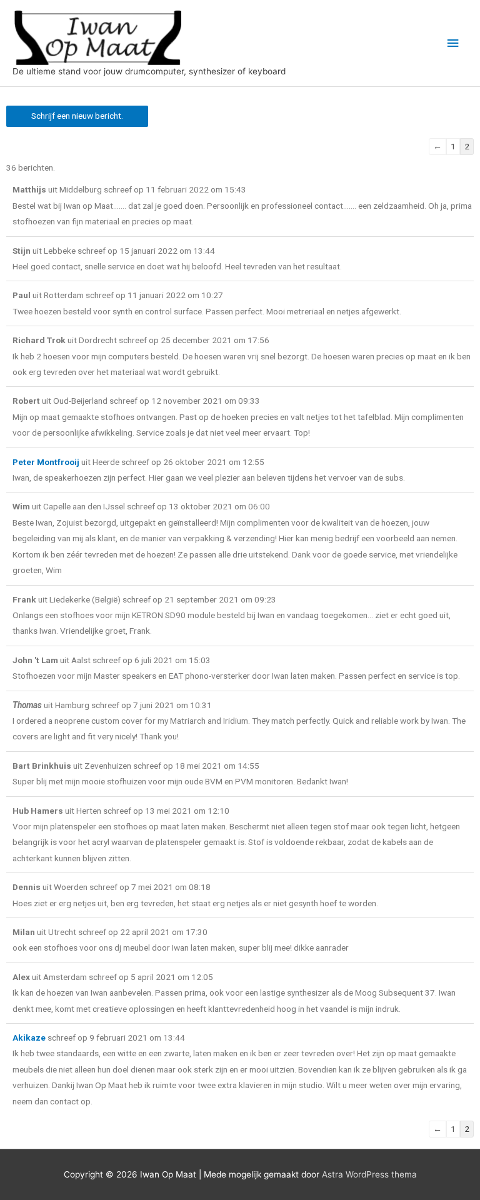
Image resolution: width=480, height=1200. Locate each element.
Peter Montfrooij (45, 462)
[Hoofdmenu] (453, 43)
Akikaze (29, 1037)
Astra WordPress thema (369, 1174)
